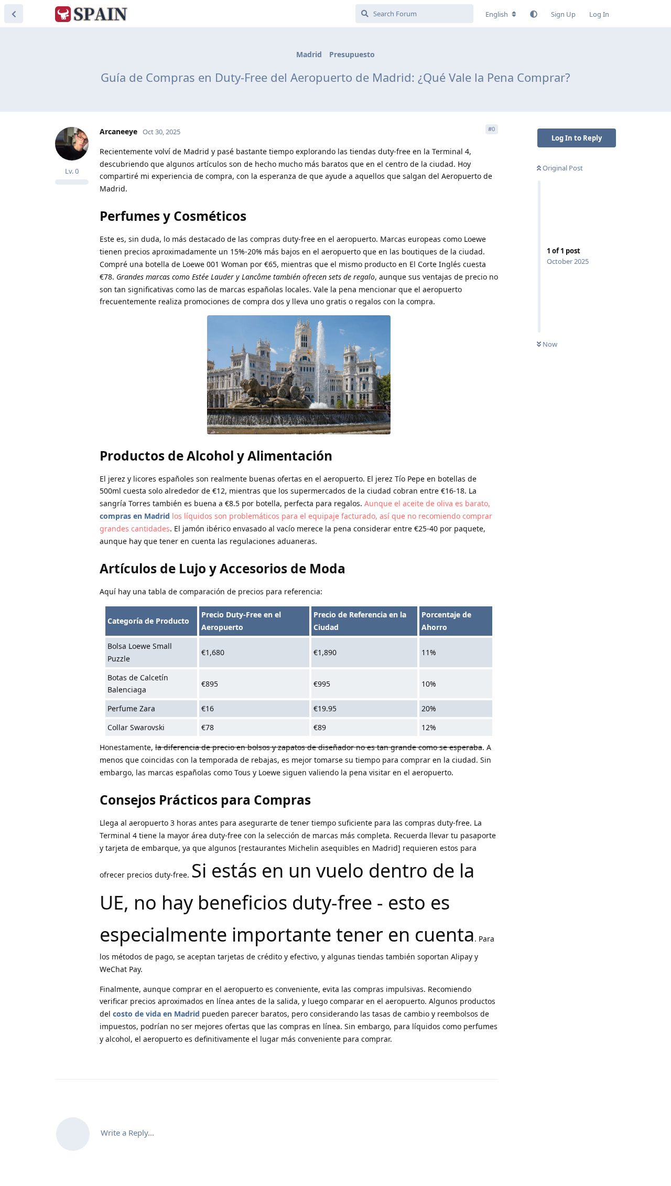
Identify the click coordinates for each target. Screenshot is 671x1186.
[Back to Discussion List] (13, 13)
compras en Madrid (135, 516)
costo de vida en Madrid (156, 1014)
